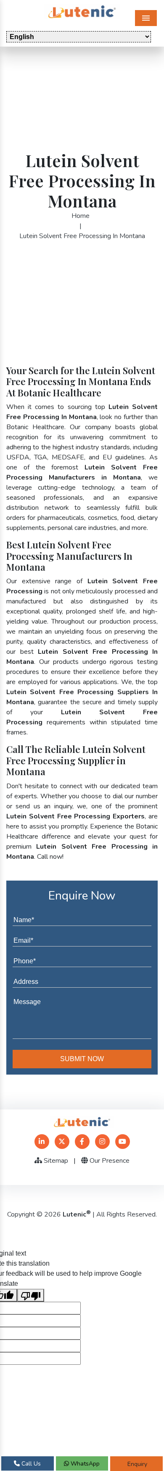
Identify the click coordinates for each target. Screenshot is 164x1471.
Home (80, 215)
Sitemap (55, 1160)
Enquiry (136, 1464)
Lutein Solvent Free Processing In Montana (82, 236)
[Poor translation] (30, 1295)
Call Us (30, 1464)
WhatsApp (84, 1464)
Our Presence (109, 1160)
